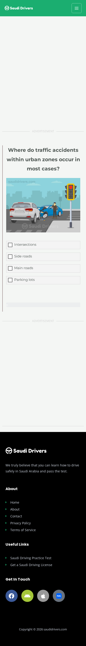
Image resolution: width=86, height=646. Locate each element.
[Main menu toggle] (76, 8)
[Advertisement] (43, 78)
